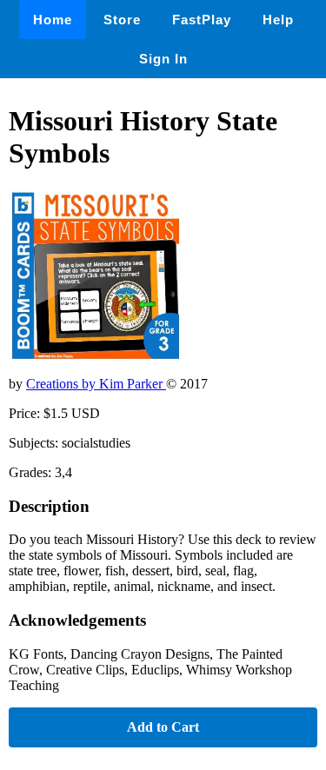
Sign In (163, 58)
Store (122, 19)
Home (52, 19)
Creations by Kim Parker (96, 383)
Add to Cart (163, 727)
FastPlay (201, 19)
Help (278, 19)
